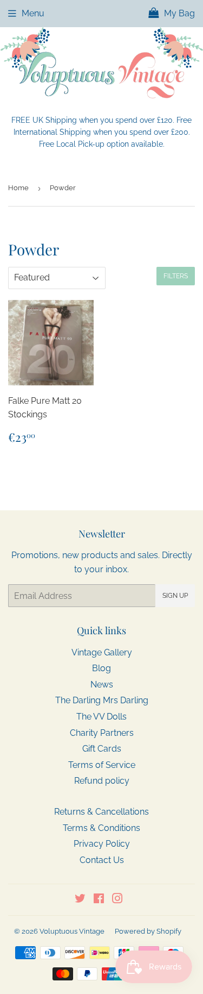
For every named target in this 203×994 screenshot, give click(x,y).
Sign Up (175, 595)
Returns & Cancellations (101, 812)
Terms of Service (101, 765)
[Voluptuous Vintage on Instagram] (117, 900)
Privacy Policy (102, 844)
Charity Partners (102, 733)
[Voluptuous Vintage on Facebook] (98, 900)
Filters (175, 276)
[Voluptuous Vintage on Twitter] (80, 900)
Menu (33, 13)
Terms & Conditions (101, 828)
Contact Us (102, 860)
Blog (101, 668)
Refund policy (101, 781)
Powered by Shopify (148, 931)
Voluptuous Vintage (72, 931)
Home (18, 188)
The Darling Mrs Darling (101, 700)
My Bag (178, 13)
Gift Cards (101, 748)
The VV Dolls (101, 716)
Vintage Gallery (101, 652)
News (101, 684)
